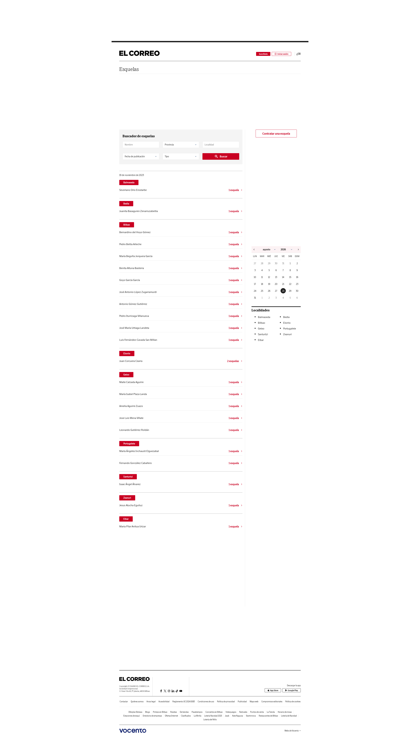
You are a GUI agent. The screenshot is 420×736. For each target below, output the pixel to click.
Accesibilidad (163, 701)
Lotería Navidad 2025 (213, 716)
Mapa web (254, 701)
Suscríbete (263, 54)
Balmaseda (128, 182)
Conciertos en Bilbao (214, 712)
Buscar (223, 156)
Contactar (124, 701)
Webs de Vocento (291, 730)
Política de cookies (293, 701)
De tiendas (184, 712)
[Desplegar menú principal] (298, 54)
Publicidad (242, 701)
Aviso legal (151, 701)
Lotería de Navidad (289, 716)
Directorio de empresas (152, 716)
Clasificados (186, 716)
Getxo (126, 374)
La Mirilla (197, 716)
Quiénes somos (137, 701)
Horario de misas (285, 712)
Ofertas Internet (171, 716)
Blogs (147, 712)
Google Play (293, 690)
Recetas (173, 712)
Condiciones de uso (206, 701)
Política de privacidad (226, 701)
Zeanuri (127, 497)
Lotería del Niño (210, 719)
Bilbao (126, 224)
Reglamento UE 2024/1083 (183, 701)
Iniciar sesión (282, 54)
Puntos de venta (257, 712)
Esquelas (129, 69)
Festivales (243, 712)
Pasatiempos (197, 712)
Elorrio (126, 353)
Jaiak (227, 716)
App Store (274, 690)
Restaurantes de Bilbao (268, 716)
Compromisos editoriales (271, 701)
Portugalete (129, 443)
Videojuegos (231, 712)
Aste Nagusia (237, 716)
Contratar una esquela (276, 133)
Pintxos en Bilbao (160, 712)
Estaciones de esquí (131, 716)
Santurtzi (128, 476)
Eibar (126, 518)
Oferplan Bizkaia (135, 712)
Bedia (126, 203)
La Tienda (271, 712)
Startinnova (251, 716)
